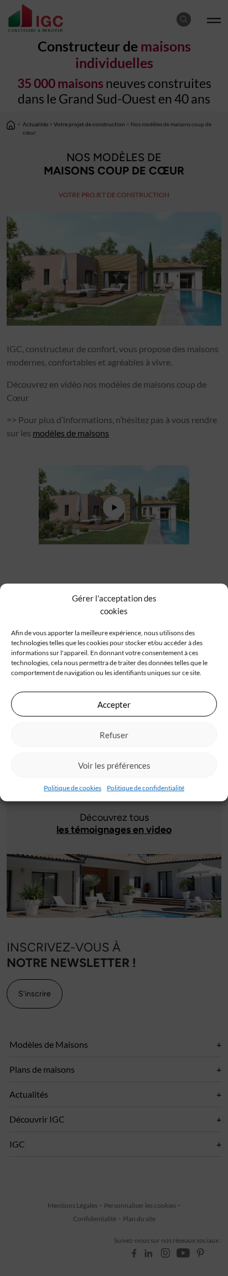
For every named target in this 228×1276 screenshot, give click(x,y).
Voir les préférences (114, 765)
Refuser (114, 734)
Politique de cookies (72, 788)
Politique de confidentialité (145, 788)
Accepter (114, 704)
